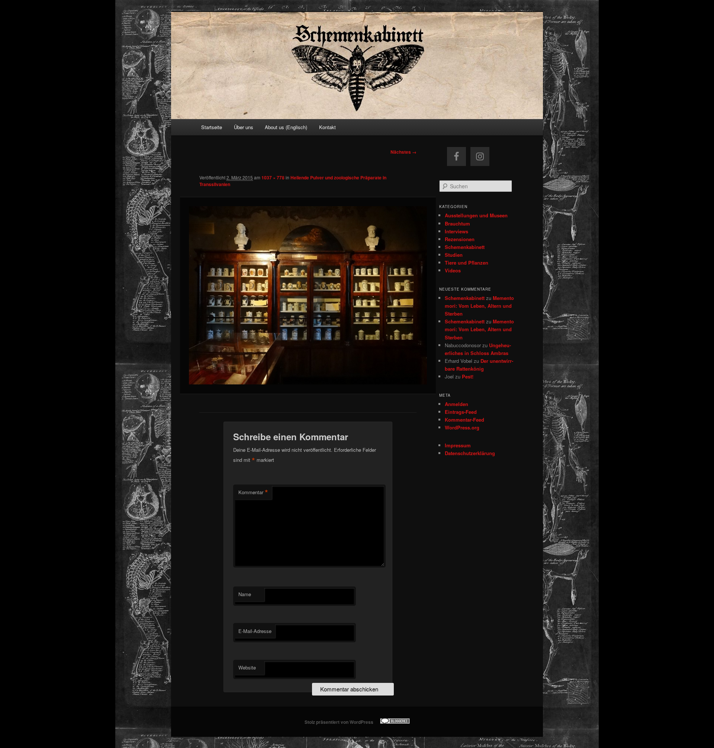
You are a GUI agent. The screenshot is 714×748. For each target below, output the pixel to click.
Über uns (243, 127)
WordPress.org (462, 427)
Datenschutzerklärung (470, 453)
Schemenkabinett (465, 246)
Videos (453, 270)
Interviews (456, 231)
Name (244, 594)
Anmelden (456, 403)
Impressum (458, 445)
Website (247, 667)
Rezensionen (460, 239)
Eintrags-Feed (461, 411)
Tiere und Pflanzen (466, 262)
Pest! (467, 376)
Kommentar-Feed (464, 419)
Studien (454, 254)
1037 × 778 (272, 177)
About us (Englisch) (286, 127)
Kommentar (253, 492)
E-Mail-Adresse (254, 630)
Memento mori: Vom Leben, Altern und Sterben (479, 305)
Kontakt (327, 127)
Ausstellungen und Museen (476, 215)
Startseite (211, 127)
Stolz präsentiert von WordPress (339, 722)
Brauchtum (457, 223)
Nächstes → (403, 151)
